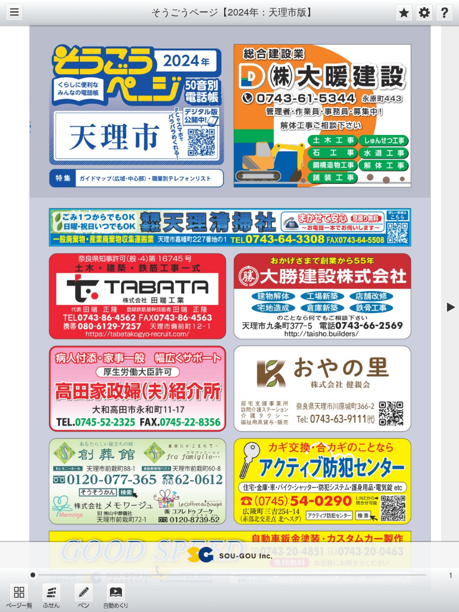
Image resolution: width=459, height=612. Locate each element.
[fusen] (51, 595)
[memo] (84, 595)
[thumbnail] (19, 595)
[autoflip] (116, 595)
